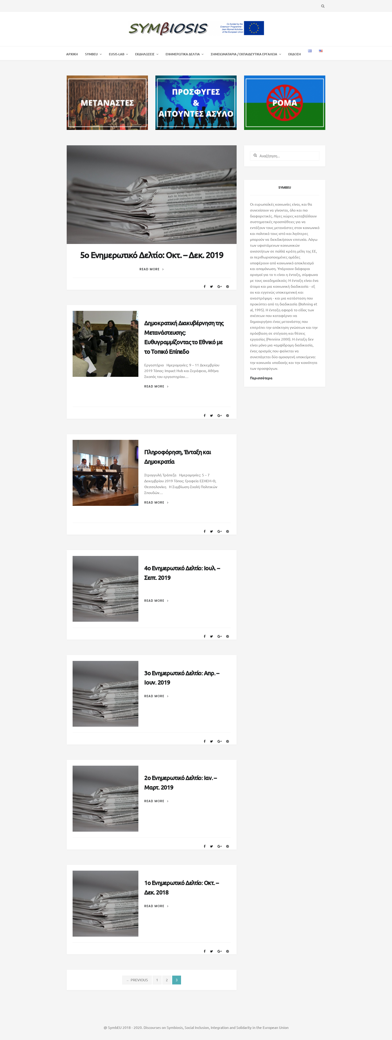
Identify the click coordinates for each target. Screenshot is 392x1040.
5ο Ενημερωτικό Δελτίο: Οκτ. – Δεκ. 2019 (151, 255)
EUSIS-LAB (116, 54)
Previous (137, 979)
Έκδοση (294, 54)
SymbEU (91, 54)
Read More (152, 269)
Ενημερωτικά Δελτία (183, 54)
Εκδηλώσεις (144, 54)
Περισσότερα (261, 377)
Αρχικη (72, 54)
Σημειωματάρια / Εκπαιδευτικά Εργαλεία (244, 54)
